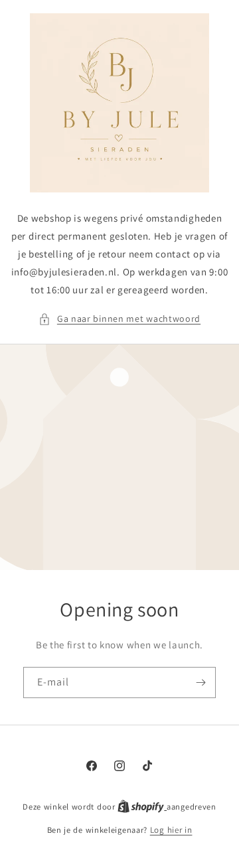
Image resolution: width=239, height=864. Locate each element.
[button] (119, 319)
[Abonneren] (200, 682)
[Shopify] (142, 806)
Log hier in (171, 829)
